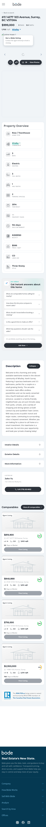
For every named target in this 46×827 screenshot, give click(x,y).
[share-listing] (16, 62)
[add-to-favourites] (10, 62)
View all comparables (31, 507)
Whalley (15, 29)
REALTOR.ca (20, 693)
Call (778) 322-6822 (24, 489)
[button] (5, 54)
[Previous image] (5, 54)
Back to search (9, 13)
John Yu (9, 478)
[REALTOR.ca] (7, 696)
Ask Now (22, 345)
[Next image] (41, 54)
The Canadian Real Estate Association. (26, 698)
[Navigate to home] (17, 4)
